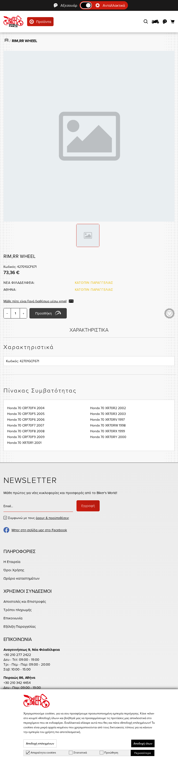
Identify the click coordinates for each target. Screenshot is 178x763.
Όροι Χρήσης (13, 570)
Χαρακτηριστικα (89, 329)
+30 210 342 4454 (17, 682)
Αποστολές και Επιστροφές (24, 601)
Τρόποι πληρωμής (17, 609)
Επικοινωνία (12, 618)
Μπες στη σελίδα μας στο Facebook (39, 530)
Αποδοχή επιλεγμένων (40, 743)
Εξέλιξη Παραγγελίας (19, 626)
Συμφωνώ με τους (38, 518)
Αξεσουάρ (68, 5)
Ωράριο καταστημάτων (21, 578)
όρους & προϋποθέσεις (52, 518)
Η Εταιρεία (11, 561)
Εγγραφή (88, 505)
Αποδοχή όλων (143, 743)
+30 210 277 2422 (17, 654)
